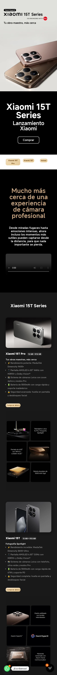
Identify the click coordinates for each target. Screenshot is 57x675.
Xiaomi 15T (28, 160)
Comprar (28, 140)
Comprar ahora (13, 405)
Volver (43, 160)
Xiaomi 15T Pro (13, 161)
